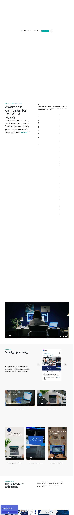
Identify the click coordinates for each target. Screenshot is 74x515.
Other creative (8, 103)
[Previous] (38, 364)
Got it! (9, 512)
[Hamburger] (51, 31)
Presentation (15, 103)
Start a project (45, 30)
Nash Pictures (24, 132)
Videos (20, 103)
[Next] (65, 364)
